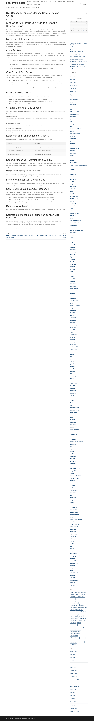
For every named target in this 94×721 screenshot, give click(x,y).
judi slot (72, 609)
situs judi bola (74, 629)
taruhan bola (74, 642)
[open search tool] (80, 3)
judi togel (81, 616)
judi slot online (83, 611)
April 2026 (73, 664)
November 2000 (74, 711)
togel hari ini (81, 642)
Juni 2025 (72, 695)
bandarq (73, 598)
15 (83, 26)
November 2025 (74, 679)
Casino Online (73, 76)
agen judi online (74, 594)
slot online (82, 640)
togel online (73, 644)
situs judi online (82, 629)
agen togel (82, 594)
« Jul (71, 36)
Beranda (8, 7)
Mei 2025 (72, 698)
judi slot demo (79, 609)
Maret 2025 (73, 705)
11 (73, 26)
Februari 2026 (73, 670)
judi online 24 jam (83, 607)
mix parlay (73, 622)
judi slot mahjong (74, 611)
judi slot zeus (74, 616)
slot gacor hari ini (75, 640)
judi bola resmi (74, 607)
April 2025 (73, 702)
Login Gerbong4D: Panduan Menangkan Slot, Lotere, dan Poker (77, 66)
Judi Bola (72, 79)
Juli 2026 (72, 654)
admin (8, 19)
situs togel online (74, 637)
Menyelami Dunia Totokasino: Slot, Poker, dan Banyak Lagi (77, 55)
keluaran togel (83, 618)
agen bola (77, 592)
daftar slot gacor (74, 605)
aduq (72, 592)
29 (83, 30)
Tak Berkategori (26, 19)
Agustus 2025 (73, 689)
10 (71, 26)
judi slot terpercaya (75, 614)
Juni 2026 (72, 657)
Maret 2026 (73, 667)
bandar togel (79, 598)
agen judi (83, 592)
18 (73, 28)
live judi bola (82, 620)
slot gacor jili (24, 96)
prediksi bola (74, 627)
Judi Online (73, 82)
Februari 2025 (73, 708)
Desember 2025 (74, 676)
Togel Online (73, 95)
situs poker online (75, 633)
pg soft (79, 622)
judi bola (82, 605)
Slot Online (73, 88)
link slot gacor (74, 620)
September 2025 (74, 686)
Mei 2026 (72, 661)
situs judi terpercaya (75, 631)
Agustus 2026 (73, 651)
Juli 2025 (72, 692)
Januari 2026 (73, 673)
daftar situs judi (74, 603)
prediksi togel (82, 627)
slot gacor (82, 637)
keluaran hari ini (74, 618)
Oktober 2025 (73, 683)
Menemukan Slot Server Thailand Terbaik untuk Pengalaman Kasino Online (79, 44)
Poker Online (73, 85)
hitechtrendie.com (15, 3)
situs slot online (74, 635)
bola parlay (73, 600)
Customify (33, 718)
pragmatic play (81, 624)
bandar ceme (81, 596)
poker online (73, 624)
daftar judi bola (81, 600)
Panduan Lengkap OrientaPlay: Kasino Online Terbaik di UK (78, 50)
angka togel (73, 596)
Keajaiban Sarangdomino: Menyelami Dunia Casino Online (78, 60)
